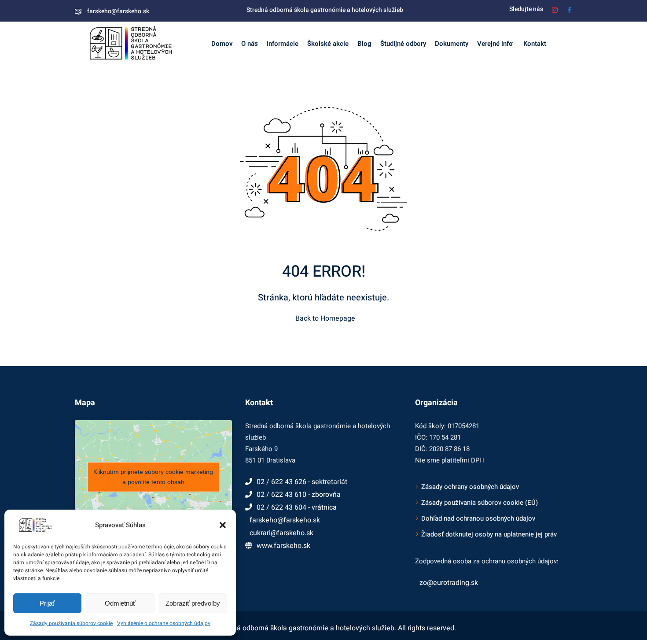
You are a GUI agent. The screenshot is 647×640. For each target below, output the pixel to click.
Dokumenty (451, 43)
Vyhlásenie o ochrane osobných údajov (163, 623)
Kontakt (534, 43)
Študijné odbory (403, 43)
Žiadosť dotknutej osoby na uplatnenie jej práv (489, 534)
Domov (221, 43)
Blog (364, 43)
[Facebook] (569, 9)
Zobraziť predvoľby (192, 603)
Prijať (47, 603)
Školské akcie (328, 43)
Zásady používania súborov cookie (71, 623)
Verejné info (495, 43)
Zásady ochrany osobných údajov (470, 487)
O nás (249, 43)
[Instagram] (555, 9)
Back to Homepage (325, 318)
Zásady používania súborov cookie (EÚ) (479, 502)
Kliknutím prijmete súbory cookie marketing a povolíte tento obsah (153, 476)
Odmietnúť (120, 603)
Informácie (282, 43)
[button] (222, 525)
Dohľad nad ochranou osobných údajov (478, 518)
